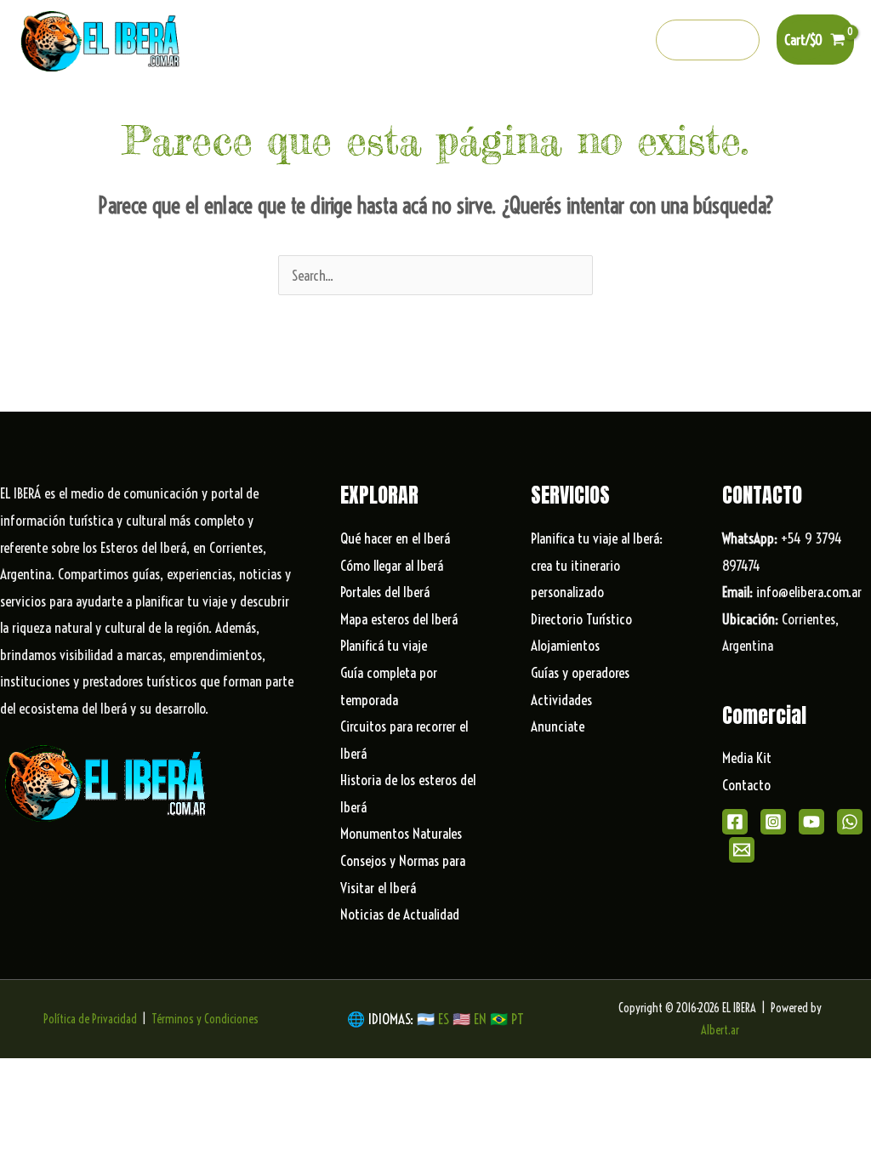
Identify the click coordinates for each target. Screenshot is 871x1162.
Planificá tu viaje (383, 645)
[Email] (741, 850)
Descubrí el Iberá (441, 111)
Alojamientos (565, 645)
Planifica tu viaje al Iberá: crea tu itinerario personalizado (597, 565)
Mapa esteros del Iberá (399, 619)
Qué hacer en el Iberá (162, 111)
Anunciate (557, 726)
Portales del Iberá (307, 111)
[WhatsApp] (849, 821)
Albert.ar (720, 1030)
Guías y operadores (580, 672)
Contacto (746, 785)
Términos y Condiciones (205, 1019)
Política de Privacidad (90, 1019)
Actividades (561, 700)
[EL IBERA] (102, 38)
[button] (708, 40)
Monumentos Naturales (401, 833)
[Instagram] (521, 40)
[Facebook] (484, 40)
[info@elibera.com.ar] (631, 40)
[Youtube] (558, 40)
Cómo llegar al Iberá (391, 565)
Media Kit (746, 757)
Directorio (689, 111)
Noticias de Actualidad (399, 914)
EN (480, 1019)
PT (517, 1019)
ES (445, 1019)
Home (63, 111)
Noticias (766, 111)
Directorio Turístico (581, 619)
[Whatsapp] (594, 40)
